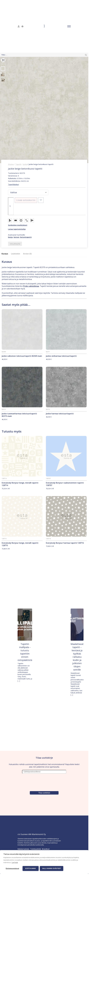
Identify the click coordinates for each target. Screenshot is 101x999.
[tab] (5, 254)
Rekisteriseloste (23, 849)
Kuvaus (5, 253)
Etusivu (11, 164)
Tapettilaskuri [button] (13, 184)
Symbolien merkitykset (17, 225)
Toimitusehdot (35, 849)
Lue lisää (15, 862)
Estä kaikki (30, 868)
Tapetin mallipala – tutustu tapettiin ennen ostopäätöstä (25, 652)
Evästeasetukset (12, 868)
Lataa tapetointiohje (17, 229)
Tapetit (18, 164)
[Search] (86, 55)
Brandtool (45, 849)
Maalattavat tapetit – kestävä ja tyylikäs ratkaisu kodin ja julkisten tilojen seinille (77, 656)
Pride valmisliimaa (31, 286)
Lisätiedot (15, 253)
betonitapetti (26, 237)
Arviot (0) (27, 253)
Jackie (25, 164)
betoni (16, 237)
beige (10, 237)
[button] (40, 200)
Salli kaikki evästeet (51, 868)
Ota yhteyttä (15, 244)
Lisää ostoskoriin (25, 200)
